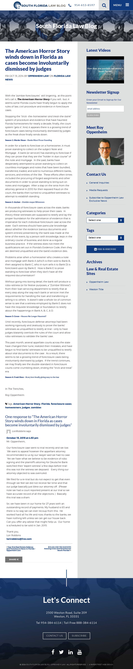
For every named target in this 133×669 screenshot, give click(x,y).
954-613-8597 (84, 5)
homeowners (13, 408)
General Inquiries (99, 183)
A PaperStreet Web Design (101, 664)
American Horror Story (26, 404)
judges (26, 408)
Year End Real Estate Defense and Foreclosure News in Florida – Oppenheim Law (20, 548)
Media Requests (98, 190)
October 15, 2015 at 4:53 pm (22, 438)
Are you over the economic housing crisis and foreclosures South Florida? (57, 548)
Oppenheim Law (38, 76)
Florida (45, 404)
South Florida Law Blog (37, 664)
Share (13, 559)
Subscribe (79, 636)
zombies (36, 408)
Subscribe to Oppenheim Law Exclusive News (106, 199)
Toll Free (80, 622)
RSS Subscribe (106, 249)
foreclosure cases (61, 404)
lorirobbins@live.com (19, 539)
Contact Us (54, 636)
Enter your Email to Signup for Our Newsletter (104, 101)
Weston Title (96, 289)
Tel (48, 622)
